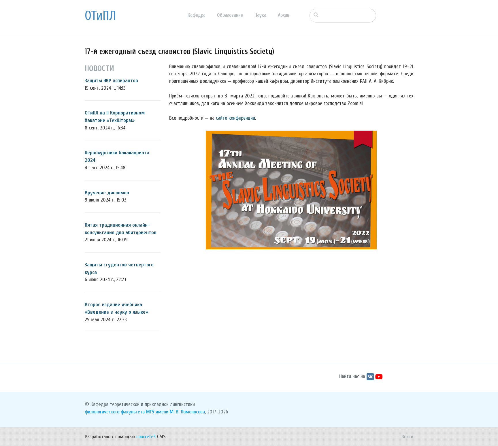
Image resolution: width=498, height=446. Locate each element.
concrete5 (146, 437)
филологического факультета (115, 412)
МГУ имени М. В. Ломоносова (175, 412)
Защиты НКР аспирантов (111, 81)
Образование (230, 15)
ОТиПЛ (100, 15)
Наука (260, 15)
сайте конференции (235, 118)
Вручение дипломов (107, 193)
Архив (283, 15)
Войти (407, 437)
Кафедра (196, 15)
